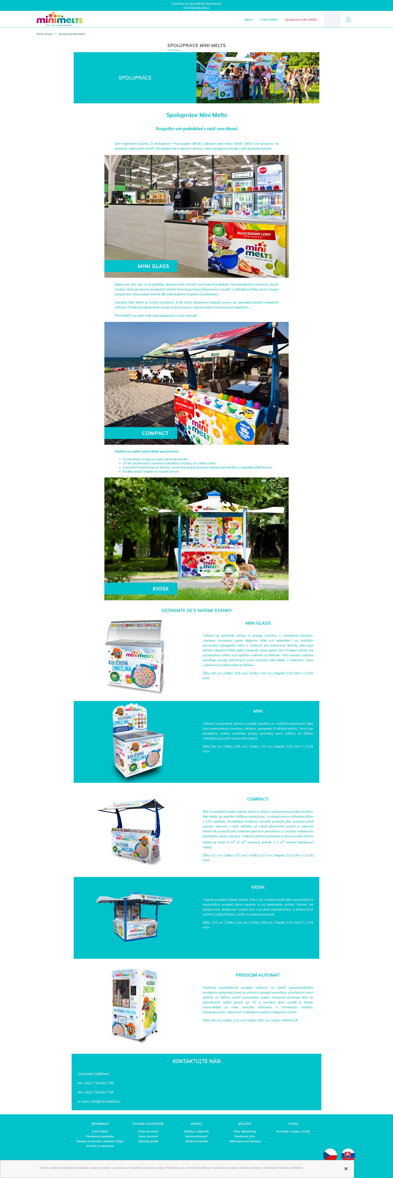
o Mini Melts (100, 1131)
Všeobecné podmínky (100, 1136)
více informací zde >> (196, 7)
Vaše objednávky (245, 1131)
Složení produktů (196, 1141)
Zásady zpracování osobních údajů (100, 1141)
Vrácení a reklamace (100, 1146)
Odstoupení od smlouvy (245, 1141)
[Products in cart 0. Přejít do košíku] (332, 19)
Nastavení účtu (245, 1136)
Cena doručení (148, 1136)
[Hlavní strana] (59, 19)
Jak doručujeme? (196, 1136)
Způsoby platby (148, 1141)
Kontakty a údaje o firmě (293, 1131)
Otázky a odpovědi (196, 1131)
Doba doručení (148, 1131)
